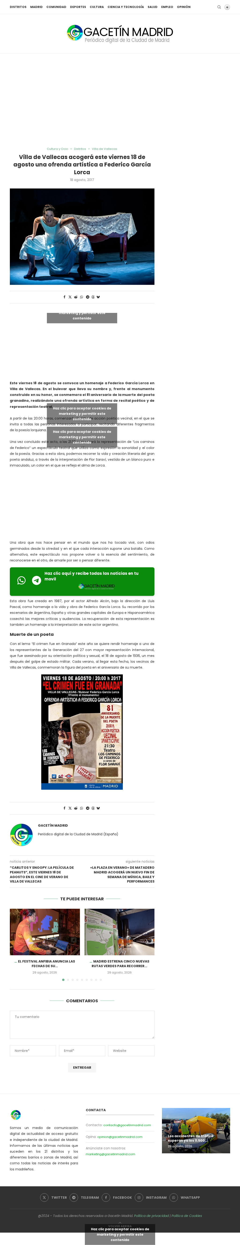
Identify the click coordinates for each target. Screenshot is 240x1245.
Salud (153, 7)
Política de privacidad (151, 1215)
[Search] (219, 7)
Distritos (18, 7)
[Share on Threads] (93, 297)
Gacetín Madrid (53, 825)
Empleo (167, 7)
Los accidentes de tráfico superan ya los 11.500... (191, 1138)
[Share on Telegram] (88, 297)
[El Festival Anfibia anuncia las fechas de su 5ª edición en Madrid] (45, 932)
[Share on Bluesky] (98, 297)
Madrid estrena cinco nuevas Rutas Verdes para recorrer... (120, 963)
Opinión (184, 7)
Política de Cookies (187, 1215)
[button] (16, 945)
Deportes (78, 7)
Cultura (97, 7)
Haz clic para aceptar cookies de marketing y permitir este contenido (82, 312)
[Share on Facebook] (64, 297)
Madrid (36, 7)
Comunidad (56, 7)
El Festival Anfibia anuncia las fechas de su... (46, 963)
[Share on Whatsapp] (81, 297)
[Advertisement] (120, 100)
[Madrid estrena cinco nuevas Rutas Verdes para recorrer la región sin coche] (120, 932)
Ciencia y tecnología (126, 7)
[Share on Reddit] (76, 297)
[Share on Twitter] (70, 297)
